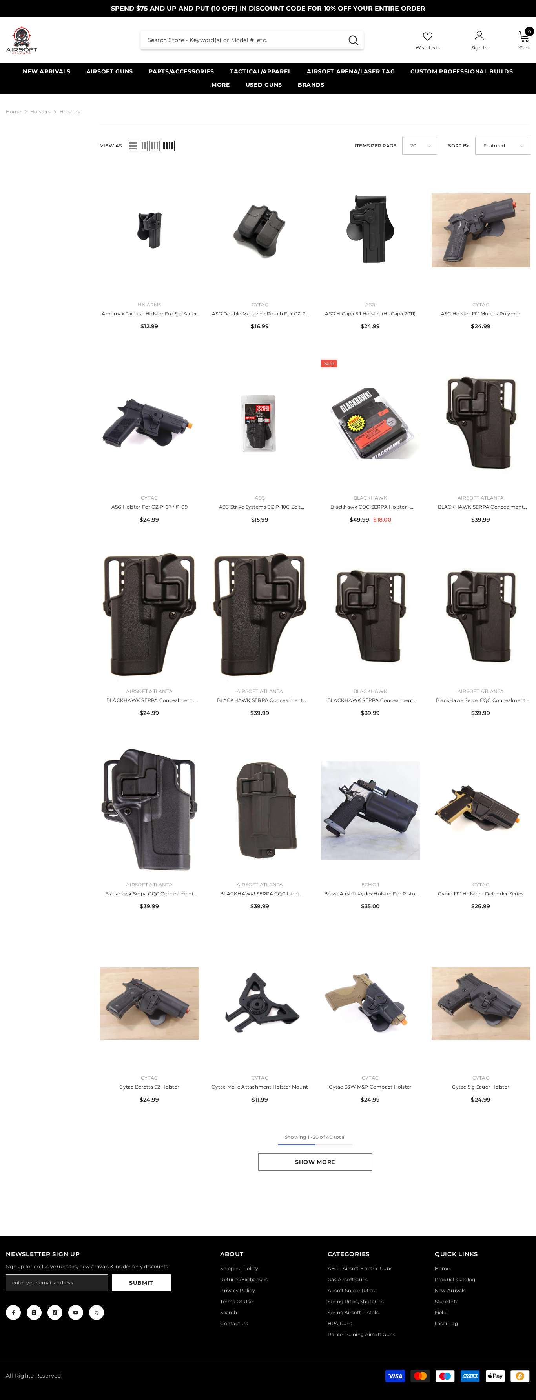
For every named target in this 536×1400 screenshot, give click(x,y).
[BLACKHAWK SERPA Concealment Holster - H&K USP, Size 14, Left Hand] (149, 617)
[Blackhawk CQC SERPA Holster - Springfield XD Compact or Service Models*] (370, 424)
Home (13, 112)
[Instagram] (34, 1312)
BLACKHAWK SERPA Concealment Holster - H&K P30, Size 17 (481, 507)
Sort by (458, 146)
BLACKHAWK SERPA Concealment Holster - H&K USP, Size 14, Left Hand (149, 701)
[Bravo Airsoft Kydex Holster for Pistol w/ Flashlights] (370, 810)
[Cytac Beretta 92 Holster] (149, 1004)
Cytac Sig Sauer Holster (480, 1087)
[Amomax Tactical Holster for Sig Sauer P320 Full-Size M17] (149, 230)
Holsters (40, 112)
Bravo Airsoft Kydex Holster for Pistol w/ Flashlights (370, 894)
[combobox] (241, 40)
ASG (370, 304)
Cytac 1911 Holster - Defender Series (480, 893)
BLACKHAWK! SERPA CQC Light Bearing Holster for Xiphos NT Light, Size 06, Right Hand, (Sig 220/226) (259, 894)
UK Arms (149, 304)
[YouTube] (75, 1312)
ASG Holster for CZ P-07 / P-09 (149, 507)
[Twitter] (96, 1312)
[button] (133, 146)
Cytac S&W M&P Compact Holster (370, 1087)
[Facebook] (13, 1312)
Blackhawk (370, 498)
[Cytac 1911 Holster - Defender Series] (481, 810)
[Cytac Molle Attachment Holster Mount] (260, 1004)
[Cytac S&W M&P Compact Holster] (370, 1004)
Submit (141, 1282)
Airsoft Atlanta (481, 498)
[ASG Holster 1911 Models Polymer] (481, 230)
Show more (315, 1161)
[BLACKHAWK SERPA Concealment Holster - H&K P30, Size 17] (481, 424)
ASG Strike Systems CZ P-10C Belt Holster (260, 507)
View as (111, 146)
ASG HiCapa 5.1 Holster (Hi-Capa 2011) (370, 313)
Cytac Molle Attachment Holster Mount (259, 1087)
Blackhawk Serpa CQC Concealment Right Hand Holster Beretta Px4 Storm (149, 894)
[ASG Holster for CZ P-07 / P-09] (149, 424)
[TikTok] (54, 1312)
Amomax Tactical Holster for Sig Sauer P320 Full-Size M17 (149, 314)
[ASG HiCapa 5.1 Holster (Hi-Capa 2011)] (370, 230)
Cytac (260, 304)
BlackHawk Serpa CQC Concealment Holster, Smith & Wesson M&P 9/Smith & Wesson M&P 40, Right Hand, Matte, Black (480, 701)
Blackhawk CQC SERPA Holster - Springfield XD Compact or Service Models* (370, 507)
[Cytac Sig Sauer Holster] (481, 1004)
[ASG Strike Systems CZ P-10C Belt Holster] (260, 424)
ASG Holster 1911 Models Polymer (480, 313)
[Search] (252, 40)
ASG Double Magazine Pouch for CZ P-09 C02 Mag (260, 314)
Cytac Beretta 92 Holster (149, 1087)
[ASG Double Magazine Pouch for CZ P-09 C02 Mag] (260, 230)
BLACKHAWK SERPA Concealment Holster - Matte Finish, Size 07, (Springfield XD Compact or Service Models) (370, 701)
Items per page (375, 146)
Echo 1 (370, 884)
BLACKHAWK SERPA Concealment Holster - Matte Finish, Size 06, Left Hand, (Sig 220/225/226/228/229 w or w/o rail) (260, 701)
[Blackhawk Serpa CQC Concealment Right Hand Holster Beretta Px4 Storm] (149, 810)
